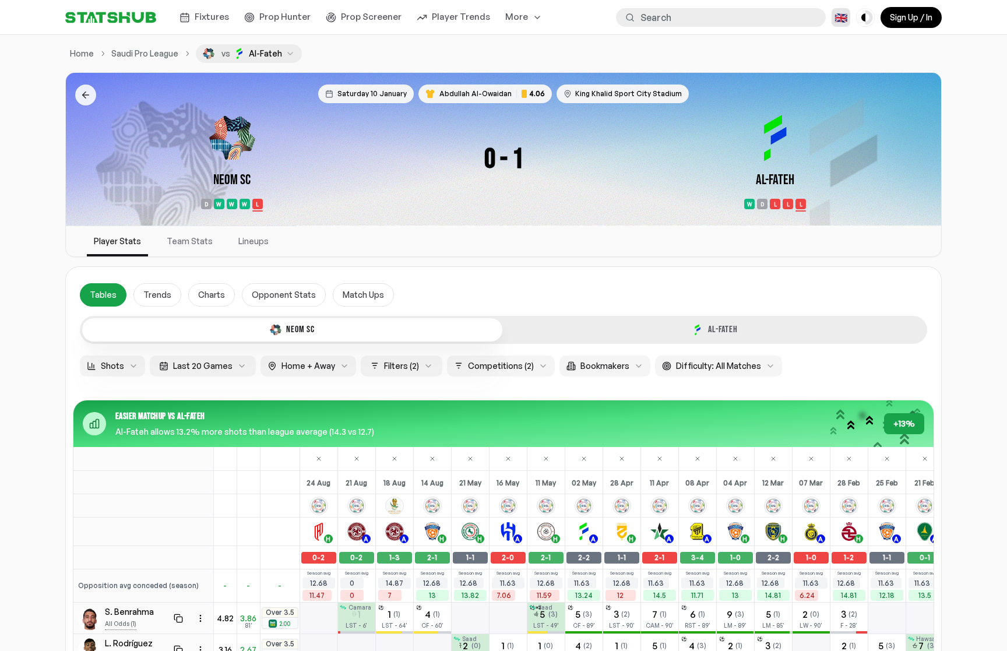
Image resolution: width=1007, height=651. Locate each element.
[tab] (292, 330)
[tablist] (503, 330)
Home (82, 53)
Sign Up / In (911, 17)
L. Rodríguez (129, 643)
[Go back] (85, 95)
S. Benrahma (129, 612)
